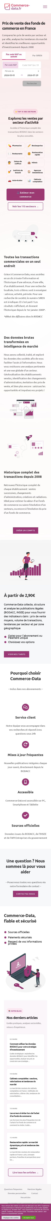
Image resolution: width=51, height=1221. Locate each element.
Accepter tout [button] (29, 1218)
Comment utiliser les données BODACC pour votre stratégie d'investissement (23, 1046)
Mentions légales (34, 1189)
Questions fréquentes (13, 1189)
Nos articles (25, 1197)
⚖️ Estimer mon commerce (25, 194)
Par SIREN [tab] (37, 55)
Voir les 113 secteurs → (25, 206)
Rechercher (32, 83)
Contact (34, 1193)
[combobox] (30, 65)
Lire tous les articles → (26, 1172)
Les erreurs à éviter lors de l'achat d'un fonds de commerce (24, 1114)
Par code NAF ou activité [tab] (14, 55)
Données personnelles (17, 1193)
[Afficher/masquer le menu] (45, 7)
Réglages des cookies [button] (11, 1218)
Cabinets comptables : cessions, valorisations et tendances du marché (23, 1081)
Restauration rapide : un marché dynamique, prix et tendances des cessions (24, 1145)
